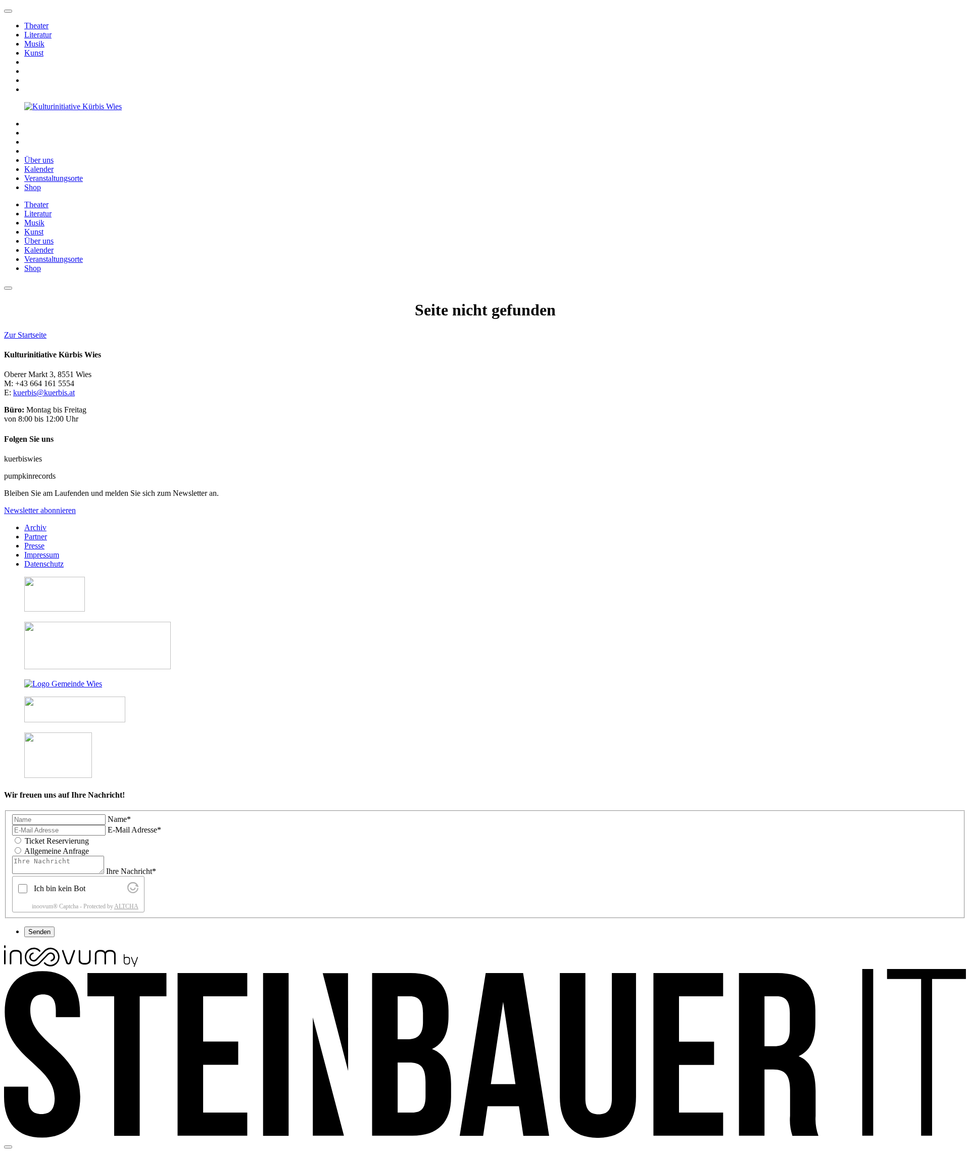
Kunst (33, 53)
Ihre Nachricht (131, 871)
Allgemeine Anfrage (56, 851)
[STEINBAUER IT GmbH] (485, 1135)
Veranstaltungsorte (53, 178)
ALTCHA (126, 906)
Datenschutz (44, 564)
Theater (36, 25)
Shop (32, 187)
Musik (34, 43)
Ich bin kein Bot (59, 888)
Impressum (41, 554)
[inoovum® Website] (71, 964)
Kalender (39, 169)
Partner (35, 536)
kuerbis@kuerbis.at (44, 392)
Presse (34, 545)
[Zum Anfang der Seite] (8, 11)
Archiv (35, 527)
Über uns (39, 160)
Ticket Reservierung (57, 841)
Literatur (38, 34)
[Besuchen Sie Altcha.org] (132, 890)
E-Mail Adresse (134, 829)
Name (119, 819)
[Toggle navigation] (8, 288)
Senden (39, 932)
